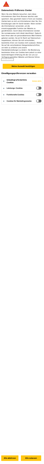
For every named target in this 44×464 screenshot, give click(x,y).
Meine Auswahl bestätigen (23, 66)
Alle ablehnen (10, 458)
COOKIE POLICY (7, 59)
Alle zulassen (31, 458)
